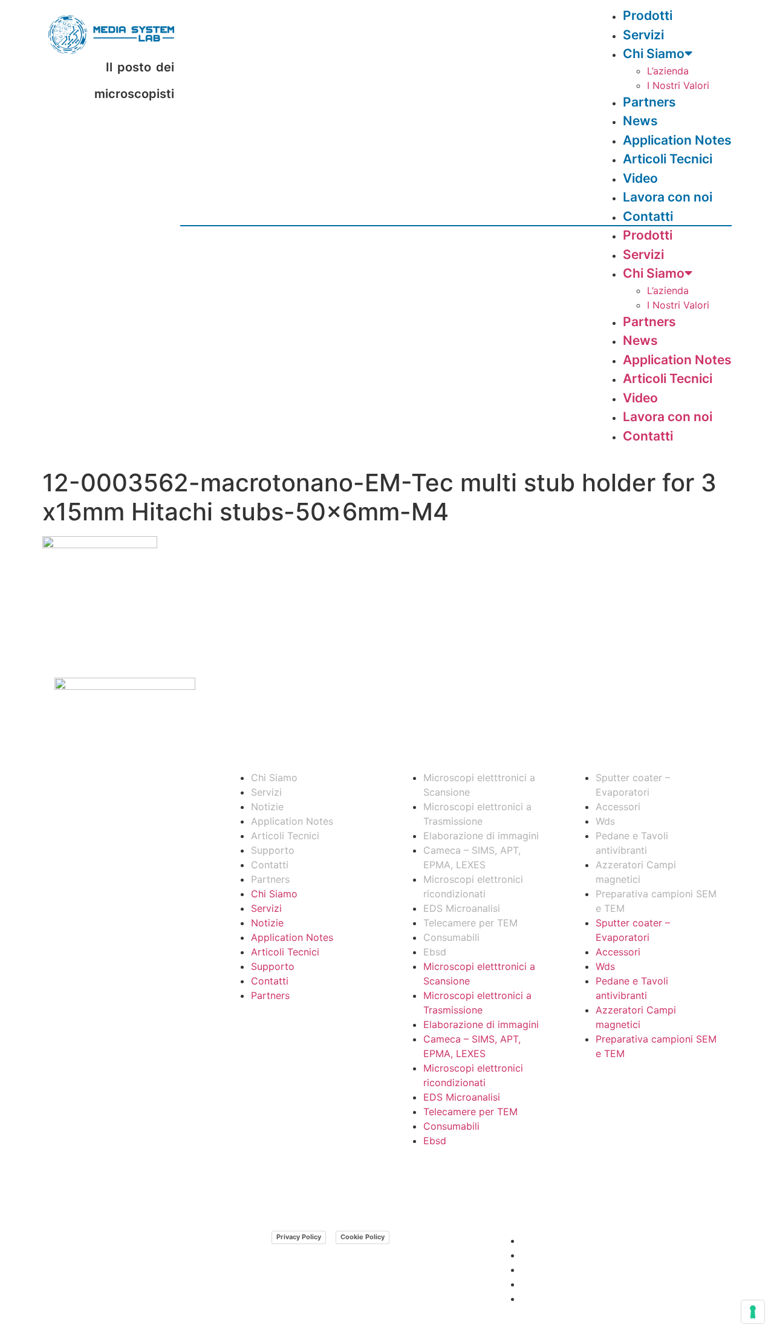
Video (640, 397)
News (640, 340)
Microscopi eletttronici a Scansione (479, 784)
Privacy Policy (298, 1237)
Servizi (643, 254)
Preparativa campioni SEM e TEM (656, 901)
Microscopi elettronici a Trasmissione (477, 814)
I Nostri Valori (678, 85)
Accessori (618, 807)
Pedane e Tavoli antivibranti (632, 843)
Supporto (272, 850)
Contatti (648, 216)
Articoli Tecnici (667, 158)
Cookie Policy (362, 1237)
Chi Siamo (654, 53)
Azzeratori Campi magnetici (636, 872)
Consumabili (451, 937)
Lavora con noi (667, 416)
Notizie (267, 807)
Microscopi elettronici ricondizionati (473, 886)
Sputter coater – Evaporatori (633, 784)
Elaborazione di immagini (481, 836)
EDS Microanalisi (461, 908)
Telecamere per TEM (470, 923)
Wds (605, 821)
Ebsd (434, 952)
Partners (649, 321)
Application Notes (677, 359)
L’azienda (668, 71)
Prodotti (647, 235)
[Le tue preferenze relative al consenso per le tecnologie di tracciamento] (752, 1311)
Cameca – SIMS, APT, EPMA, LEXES (472, 857)
